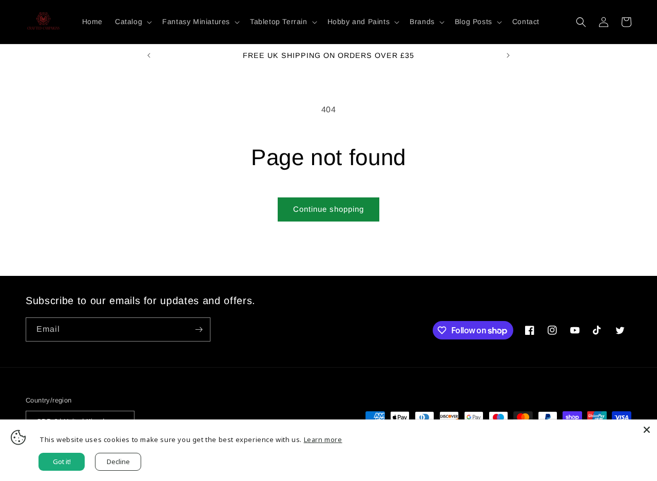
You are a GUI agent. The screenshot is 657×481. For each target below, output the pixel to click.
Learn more (323, 439)
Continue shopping (328, 209)
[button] (132, 21)
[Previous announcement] (149, 55)
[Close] (647, 430)
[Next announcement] (508, 55)
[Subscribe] (198, 329)
